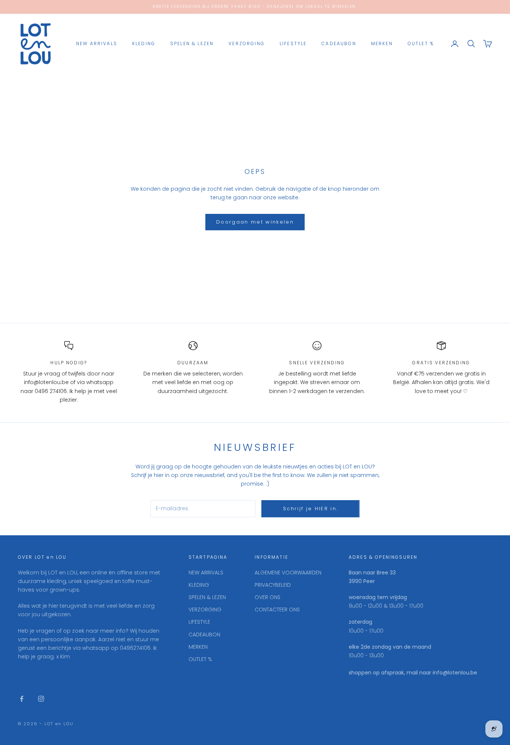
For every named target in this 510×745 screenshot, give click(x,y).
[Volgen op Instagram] (41, 698)
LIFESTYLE (293, 43)
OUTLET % (421, 43)
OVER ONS (267, 597)
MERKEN (382, 43)
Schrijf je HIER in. (310, 508)
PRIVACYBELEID (273, 585)
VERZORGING (246, 43)
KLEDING (143, 43)
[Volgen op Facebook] (21, 698)
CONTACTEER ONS (277, 609)
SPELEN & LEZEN (192, 43)
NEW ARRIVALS (96, 43)
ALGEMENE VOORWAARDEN (288, 572)
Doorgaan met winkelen (255, 221)
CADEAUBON (338, 43)
